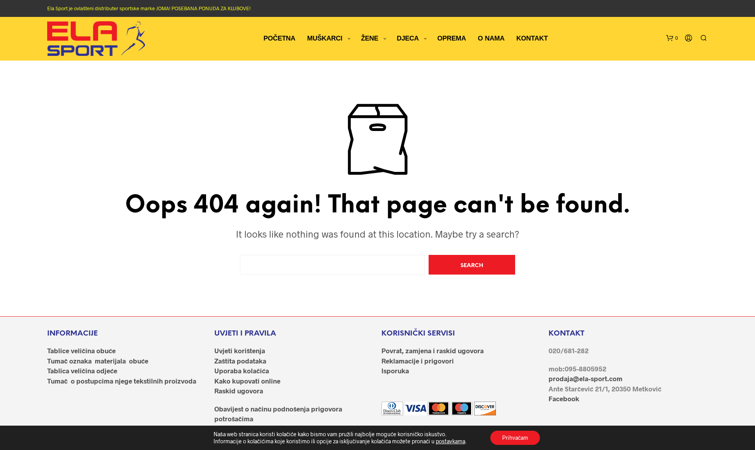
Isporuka (395, 370)
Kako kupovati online (247, 381)
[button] (672, 38)
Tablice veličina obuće (81, 350)
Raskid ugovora (238, 391)
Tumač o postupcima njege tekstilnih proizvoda (121, 381)
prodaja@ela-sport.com (585, 378)
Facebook (564, 398)
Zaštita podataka (240, 361)
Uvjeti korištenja (239, 350)
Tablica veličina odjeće (82, 370)
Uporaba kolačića (241, 370)
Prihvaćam (515, 437)
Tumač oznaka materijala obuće (97, 361)
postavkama (450, 441)
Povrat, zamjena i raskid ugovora (432, 350)
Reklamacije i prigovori (417, 361)
